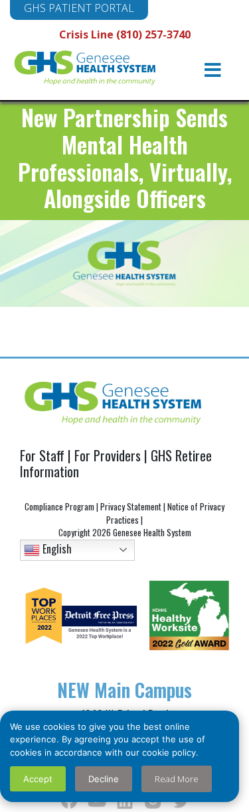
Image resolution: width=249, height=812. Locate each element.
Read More (177, 779)
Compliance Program (59, 506)
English (56, 548)
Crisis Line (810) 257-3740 (125, 34)
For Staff (42, 455)
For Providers (107, 455)
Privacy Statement (130, 506)
